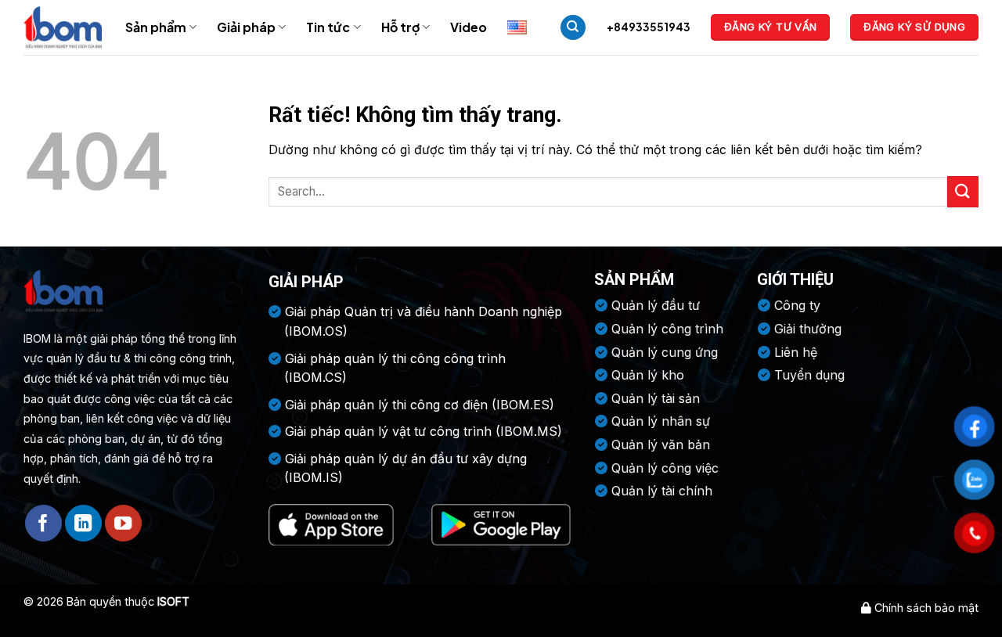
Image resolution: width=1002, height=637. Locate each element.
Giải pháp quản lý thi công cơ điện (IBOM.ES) (419, 404)
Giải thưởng (808, 328)
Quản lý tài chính (661, 490)
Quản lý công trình (667, 328)
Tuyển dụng (809, 375)
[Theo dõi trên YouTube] (123, 523)
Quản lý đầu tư (655, 305)
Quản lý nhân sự (660, 421)
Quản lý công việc (665, 468)
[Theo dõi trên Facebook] (43, 523)
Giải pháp (246, 27)
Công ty (797, 305)
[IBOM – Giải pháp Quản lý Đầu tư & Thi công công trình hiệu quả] (62, 27)
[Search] (573, 28)
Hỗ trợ (400, 27)
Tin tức (328, 27)
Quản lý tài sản (655, 398)
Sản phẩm (155, 27)
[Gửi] (963, 191)
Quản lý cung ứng (664, 352)
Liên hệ (795, 352)
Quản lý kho (647, 375)
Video (468, 27)
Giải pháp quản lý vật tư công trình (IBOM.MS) (423, 431)
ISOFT (173, 601)
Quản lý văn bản (660, 444)
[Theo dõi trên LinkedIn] (83, 523)
